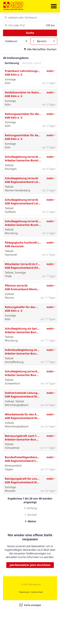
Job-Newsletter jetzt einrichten (30, 565)
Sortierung (12, 63)
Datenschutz (37, 592)
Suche (30, 33)
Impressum (24, 592)
